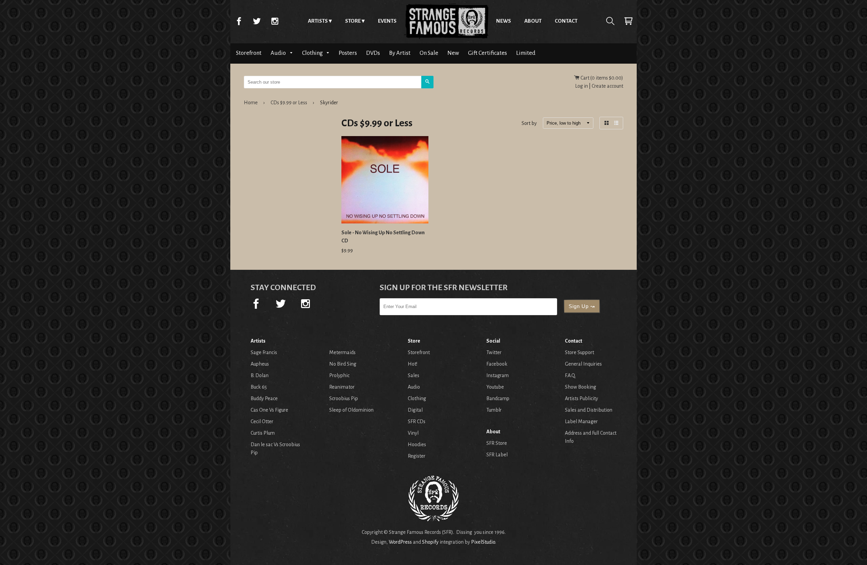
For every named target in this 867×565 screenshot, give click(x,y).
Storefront (248, 53)
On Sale (429, 53)
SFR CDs (416, 421)
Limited (525, 53)
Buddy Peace (264, 398)
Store (353, 21)
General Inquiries (583, 364)
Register (416, 456)
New (453, 53)
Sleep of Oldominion (351, 410)
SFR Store (496, 443)
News (503, 21)
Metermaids (342, 352)
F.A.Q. (570, 375)
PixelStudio (483, 542)
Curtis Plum (263, 433)
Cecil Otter (262, 421)
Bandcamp (497, 398)
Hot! (412, 364)
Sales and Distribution (588, 410)
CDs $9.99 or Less (289, 102)
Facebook (238, 21)
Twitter (256, 21)
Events (387, 21)
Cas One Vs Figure (269, 410)
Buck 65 (259, 387)
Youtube (495, 387)
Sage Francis (264, 352)
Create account (607, 86)
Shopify (430, 542)
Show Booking (580, 387)
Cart (628, 21)
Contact (566, 21)
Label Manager (581, 421)
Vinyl (413, 433)
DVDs (373, 53)
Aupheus (260, 364)
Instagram (274, 21)
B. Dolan (260, 375)
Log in (581, 86)
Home (446, 21)
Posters (348, 53)
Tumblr (494, 410)
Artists (318, 21)
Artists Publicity (581, 398)
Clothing (313, 53)
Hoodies (417, 444)
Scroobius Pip (343, 398)
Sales (413, 375)
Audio (279, 53)
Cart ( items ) (601, 78)
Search (610, 21)
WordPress (400, 542)
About (533, 21)
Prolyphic (339, 375)
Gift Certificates (487, 53)
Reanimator (342, 387)
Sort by (529, 123)
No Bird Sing (342, 364)
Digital (415, 410)
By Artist (399, 53)
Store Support (579, 352)
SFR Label (497, 454)
